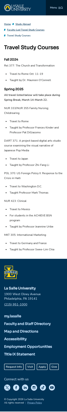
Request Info (14, 367)
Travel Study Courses (19, 35)
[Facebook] (16, 387)
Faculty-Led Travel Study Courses (25, 30)
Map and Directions (21, 331)
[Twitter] (7, 387)
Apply (42, 367)
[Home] (17, 7)
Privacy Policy (34, 402)
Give (54, 367)
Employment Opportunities (28, 346)
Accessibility (15, 339)
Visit (30, 367)
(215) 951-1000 (15, 304)
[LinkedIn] (25, 387)
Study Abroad (23, 24)
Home (7, 24)
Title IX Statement (19, 354)
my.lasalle (12, 316)
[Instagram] (34, 387)
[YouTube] (52, 387)
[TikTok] (43, 387)
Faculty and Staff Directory (27, 324)
